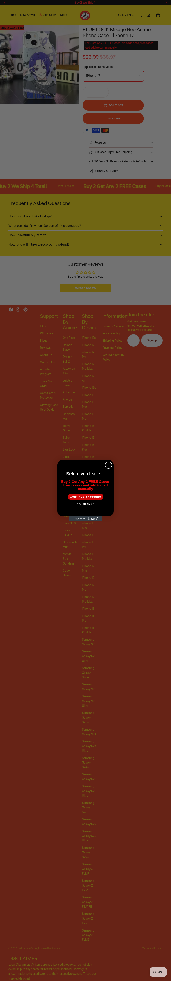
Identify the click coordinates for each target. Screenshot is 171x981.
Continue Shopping (85, 496)
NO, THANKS (85, 504)
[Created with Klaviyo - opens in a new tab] (85, 518)
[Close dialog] (108, 465)
